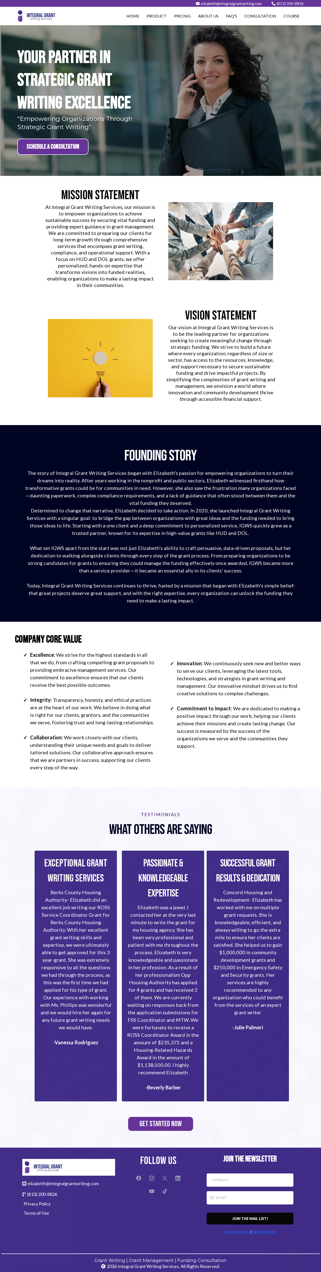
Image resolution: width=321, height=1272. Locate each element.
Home (132, 16)
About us (208, 16)
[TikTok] (164, 1191)
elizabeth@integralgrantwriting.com (231, 3)
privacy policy (237, 1231)
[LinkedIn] (177, 1178)
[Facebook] (138, 1178)
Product (157, 16)
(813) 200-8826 (290, 3)
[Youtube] (151, 1191)
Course (291, 16)
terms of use (264, 1231)
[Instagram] (151, 1178)
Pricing (182, 16)
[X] (164, 1178)
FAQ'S (231, 16)
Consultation (260, 16)
